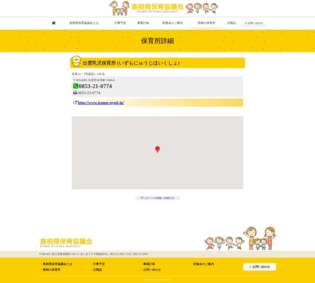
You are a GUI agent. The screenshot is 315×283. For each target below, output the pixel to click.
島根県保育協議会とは (84, 22)
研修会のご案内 (172, 22)
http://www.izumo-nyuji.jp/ (101, 102)
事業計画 (143, 22)
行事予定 (120, 22)
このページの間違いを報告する (159, 198)
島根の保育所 (206, 22)
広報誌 (231, 22)
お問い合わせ (255, 23)
